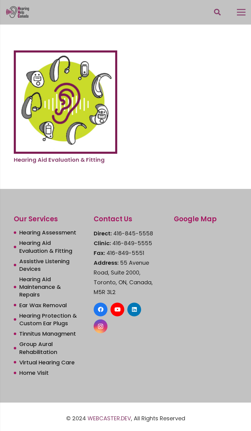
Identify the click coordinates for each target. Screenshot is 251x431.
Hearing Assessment (47, 232)
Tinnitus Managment (47, 333)
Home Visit (34, 373)
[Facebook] (100, 309)
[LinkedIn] (134, 309)
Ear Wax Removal (43, 305)
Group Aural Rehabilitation (38, 347)
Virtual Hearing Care (47, 362)
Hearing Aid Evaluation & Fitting (59, 160)
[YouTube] (117, 309)
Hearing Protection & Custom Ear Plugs (48, 319)
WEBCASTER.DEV (109, 418)
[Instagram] (100, 326)
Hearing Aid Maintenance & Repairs (40, 286)
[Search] (217, 12)
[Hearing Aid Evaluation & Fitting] (65, 55)
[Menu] (241, 12)
